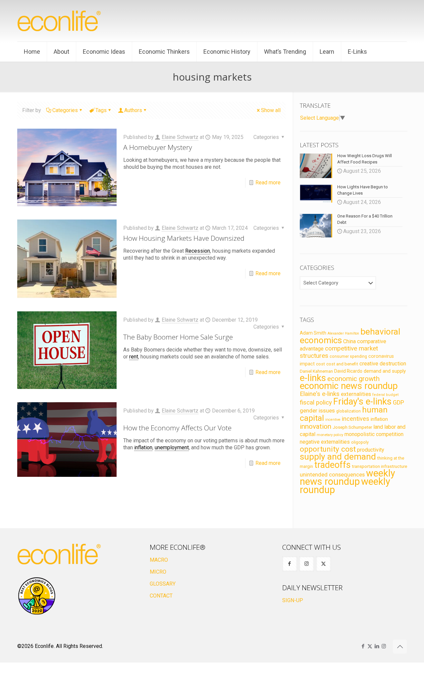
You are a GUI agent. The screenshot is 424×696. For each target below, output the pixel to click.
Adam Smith (313, 333)
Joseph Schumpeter (352, 427)
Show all (271, 110)
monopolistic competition (373, 434)
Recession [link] (197, 251)
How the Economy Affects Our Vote (177, 427)
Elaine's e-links (320, 394)
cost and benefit (342, 363)
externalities (356, 394)
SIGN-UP (292, 600)
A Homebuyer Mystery (157, 147)
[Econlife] (59, 20)
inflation (379, 419)
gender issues (317, 410)
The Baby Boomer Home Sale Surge (178, 337)
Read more (268, 182)
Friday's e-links (362, 401)
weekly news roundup (347, 477)
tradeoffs (332, 465)
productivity (370, 450)
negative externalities (325, 442)
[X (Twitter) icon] (369, 646)
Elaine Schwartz (180, 137)
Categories (65, 110)
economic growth (353, 379)
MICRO (158, 572)
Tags (101, 110)
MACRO (159, 560)
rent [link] (133, 356)
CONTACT (161, 596)
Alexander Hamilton (343, 333)
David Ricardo (348, 371)
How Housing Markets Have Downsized (183, 238)
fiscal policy (316, 402)
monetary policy (330, 434)
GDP (398, 402)
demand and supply (385, 371)
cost (320, 363)
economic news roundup (349, 386)
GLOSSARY (163, 584)
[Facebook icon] (362, 646)
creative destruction (382, 363)
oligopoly (360, 442)
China (349, 341)
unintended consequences (332, 474)
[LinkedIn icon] (376, 646)
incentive (333, 419)
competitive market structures (339, 352)
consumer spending (348, 356)
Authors (133, 110)
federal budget (385, 395)
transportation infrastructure (379, 466)
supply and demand (338, 457)
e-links (313, 378)
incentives (355, 418)
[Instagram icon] (383, 646)
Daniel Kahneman (316, 371)
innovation (315, 426)
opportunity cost (328, 449)
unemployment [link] (172, 447)
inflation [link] (143, 447)
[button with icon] (289, 563)
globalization (348, 411)
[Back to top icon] (400, 647)
